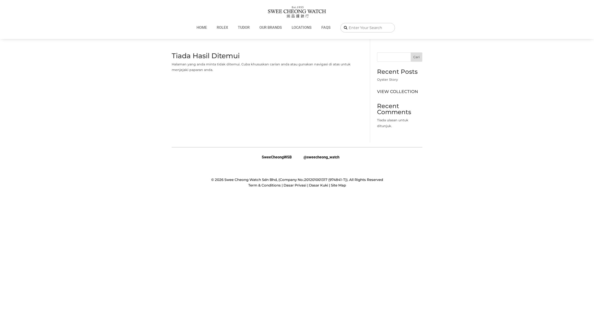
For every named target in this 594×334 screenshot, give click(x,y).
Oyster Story (387, 79)
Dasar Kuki (318, 185)
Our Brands (270, 27)
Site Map (338, 185)
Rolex (222, 27)
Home (202, 27)
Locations (302, 27)
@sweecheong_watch (317, 157)
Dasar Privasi (295, 185)
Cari (416, 57)
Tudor (244, 27)
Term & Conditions (264, 185)
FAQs (326, 27)
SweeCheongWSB (273, 157)
